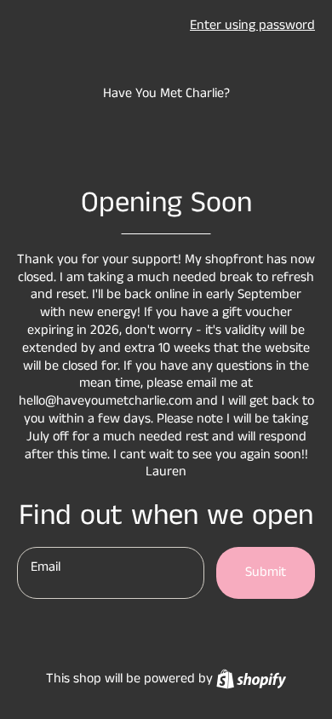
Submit (265, 572)
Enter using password (252, 25)
